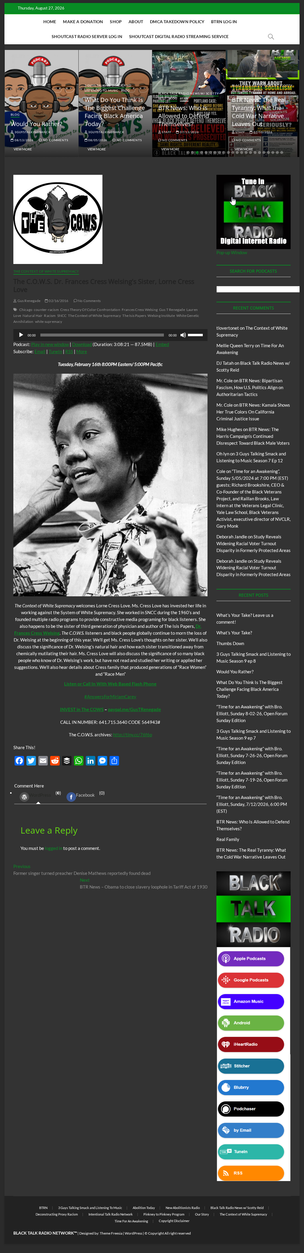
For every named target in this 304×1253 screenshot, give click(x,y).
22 (281, 152)
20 (272, 152)
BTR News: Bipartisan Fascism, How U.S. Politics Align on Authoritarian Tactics (249, 387)
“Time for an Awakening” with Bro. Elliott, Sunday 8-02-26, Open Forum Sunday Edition (251, 713)
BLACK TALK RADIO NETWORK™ (45, 1232)
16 (255, 152)
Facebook (85, 795)
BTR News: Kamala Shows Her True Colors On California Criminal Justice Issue (253, 411)
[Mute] (183, 335)
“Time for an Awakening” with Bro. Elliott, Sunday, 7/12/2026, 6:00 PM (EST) (251, 804)
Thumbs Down (230, 643)
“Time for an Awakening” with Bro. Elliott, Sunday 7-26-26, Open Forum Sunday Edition (251, 755)
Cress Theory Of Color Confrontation (90, 309)
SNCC (62, 315)
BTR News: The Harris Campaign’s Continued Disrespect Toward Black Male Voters (253, 436)
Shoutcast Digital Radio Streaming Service (179, 36)
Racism (50, 315)
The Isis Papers (134, 315)
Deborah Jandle (231, 536)
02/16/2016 (58, 300)
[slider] (196, 334)
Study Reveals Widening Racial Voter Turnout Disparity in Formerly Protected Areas (253, 543)
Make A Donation (83, 21)
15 (250, 152)
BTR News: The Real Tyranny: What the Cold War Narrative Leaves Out (259, 112)
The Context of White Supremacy (46, 271)
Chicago (25, 309)
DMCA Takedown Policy (177, 21)
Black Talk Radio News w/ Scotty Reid (237, 1208)
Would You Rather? (36, 124)
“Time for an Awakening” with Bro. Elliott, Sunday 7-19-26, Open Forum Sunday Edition (251, 779)
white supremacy (48, 321)
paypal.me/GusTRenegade (134, 709)
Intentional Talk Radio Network (110, 1214)
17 (259, 152)
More (81, 351)
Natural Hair (32, 315)
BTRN (184, 98)
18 (263, 152)
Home (49, 21)
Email (39, 351)
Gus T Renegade (172, 309)
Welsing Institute (161, 315)
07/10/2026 (263, 132)
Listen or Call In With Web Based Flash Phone (110, 683)
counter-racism (46, 309)
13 (241, 152)
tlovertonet (227, 328)
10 (228, 152)
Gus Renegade (28, 300)
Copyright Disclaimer (174, 1221)
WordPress (40, 795)
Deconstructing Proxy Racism (57, 1214)
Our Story (202, 1214)
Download (82, 344)
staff (166, 132)
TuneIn (55, 351)
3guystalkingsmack (32, 132)
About (136, 21)
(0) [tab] (45, 794)
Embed (162, 344)
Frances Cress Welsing (140, 309)
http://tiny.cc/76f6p (132, 734)
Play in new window (50, 344)
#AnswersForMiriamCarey (110, 696)
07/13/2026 (189, 132)
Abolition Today (144, 1208)
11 (232, 152)
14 (246, 152)
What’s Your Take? (234, 632)
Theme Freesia (111, 1233)
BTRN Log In (224, 21)
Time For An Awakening (131, 1221)
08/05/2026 (97, 140)
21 (277, 152)
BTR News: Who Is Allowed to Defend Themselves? (183, 116)
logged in (53, 848)
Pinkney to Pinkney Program (163, 1214)
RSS (69, 351)
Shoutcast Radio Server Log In (87, 36)
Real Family (227, 839)
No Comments (55, 140)
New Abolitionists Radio (183, 1208)
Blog (15, 114)
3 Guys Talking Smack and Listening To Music (108, 88)
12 (237, 152)
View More (23, 149)
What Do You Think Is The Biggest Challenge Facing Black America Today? (115, 112)
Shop (116, 21)
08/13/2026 (24, 140)
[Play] (21, 335)
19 (268, 152)
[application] (110, 335)
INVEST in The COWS (82, 709)
